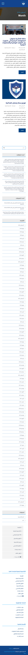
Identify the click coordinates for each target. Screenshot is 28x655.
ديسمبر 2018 (21, 425)
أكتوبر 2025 (21, 255)
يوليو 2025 (22, 265)
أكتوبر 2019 (21, 418)
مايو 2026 (22, 235)
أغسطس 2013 (21, 502)
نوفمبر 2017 (21, 442)
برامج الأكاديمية (17, 542)
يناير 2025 (22, 282)
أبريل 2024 (22, 312)
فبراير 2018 (22, 438)
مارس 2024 (21, 315)
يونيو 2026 (22, 232)
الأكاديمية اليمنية (7, 48)
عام (23, 520)
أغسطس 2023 (21, 338)
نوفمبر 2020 (21, 412)
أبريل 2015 (22, 475)
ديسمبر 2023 (21, 325)
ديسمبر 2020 (21, 408)
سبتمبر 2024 (21, 295)
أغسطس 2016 (21, 458)
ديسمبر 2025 (21, 248)
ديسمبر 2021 (21, 385)
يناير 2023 (22, 358)
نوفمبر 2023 (21, 328)
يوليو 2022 (22, 378)
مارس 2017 (21, 452)
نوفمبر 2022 (21, 365)
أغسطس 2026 (21, 225)
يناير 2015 (22, 482)
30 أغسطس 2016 (22, 48)
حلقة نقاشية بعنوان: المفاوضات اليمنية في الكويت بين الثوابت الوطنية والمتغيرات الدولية (14, 41)
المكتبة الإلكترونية (19, 617)
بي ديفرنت (11, 648)
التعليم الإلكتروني (19, 610)
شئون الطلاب (18, 553)
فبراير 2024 (22, 318)
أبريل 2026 (22, 238)
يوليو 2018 (22, 435)
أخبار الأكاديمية (22, 49)
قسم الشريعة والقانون (18, 634)
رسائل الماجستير (20, 612)
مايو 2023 (22, 348)
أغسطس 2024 (21, 298)
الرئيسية (19, 527)
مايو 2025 (22, 272)
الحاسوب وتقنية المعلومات (17, 631)
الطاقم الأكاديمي (17, 546)
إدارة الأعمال (20, 629)
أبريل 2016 (22, 462)
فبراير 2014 (22, 495)
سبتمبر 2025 (21, 258)
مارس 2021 (21, 402)
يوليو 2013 (22, 505)
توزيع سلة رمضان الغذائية (16, 102)
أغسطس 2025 (21, 262)
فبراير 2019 (22, 422)
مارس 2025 (21, 275)
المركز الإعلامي (16, 535)
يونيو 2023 (22, 345)
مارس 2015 (21, 478)
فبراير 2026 (22, 242)
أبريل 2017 (22, 448)
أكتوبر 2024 (21, 292)
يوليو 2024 (22, 302)
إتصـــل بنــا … (17, 557)
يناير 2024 (22, 322)
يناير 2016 (22, 465)
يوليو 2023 (22, 342)
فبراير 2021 (22, 405)
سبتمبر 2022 (21, 372)
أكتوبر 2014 (21, 485)
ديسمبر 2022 (21, 362)
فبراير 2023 (22, 355)
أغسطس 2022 (21, 375)
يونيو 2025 (22, 268)
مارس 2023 (21, 352)
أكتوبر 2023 (21, 332)
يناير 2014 (22, 498)
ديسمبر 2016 (21, 455)
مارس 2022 (21, 382)
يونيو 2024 (22, 305)
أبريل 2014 (22, 492)
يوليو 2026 (22, 228)
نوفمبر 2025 (21, 252)
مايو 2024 (22, 308)
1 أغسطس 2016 (22, 106)
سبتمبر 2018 (21, 432)
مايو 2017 (22, 445)
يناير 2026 (22, 245)
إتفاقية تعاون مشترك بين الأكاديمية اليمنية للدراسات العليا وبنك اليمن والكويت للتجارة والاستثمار (13, 212)
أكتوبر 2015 (21, 472)
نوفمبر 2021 (21, 388)
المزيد (22, 72)
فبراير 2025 (22, 278)
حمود (23, 212)
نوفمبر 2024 (21, 288)
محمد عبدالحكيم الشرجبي (19, 203)
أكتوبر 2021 (21, 392)
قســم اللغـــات (20, 636)
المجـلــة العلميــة (19, 615)
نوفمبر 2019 (21, 415)
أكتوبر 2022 (21, 368)
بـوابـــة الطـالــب (19, 607)
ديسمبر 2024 (21, 285)
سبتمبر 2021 (21, 395)
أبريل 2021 (22, 398)
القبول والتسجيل (17, 538)
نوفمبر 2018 (21, 428)
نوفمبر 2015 (21, 468)
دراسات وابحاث (18, 549)
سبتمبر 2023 (21, 335)
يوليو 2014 (22, 488)
